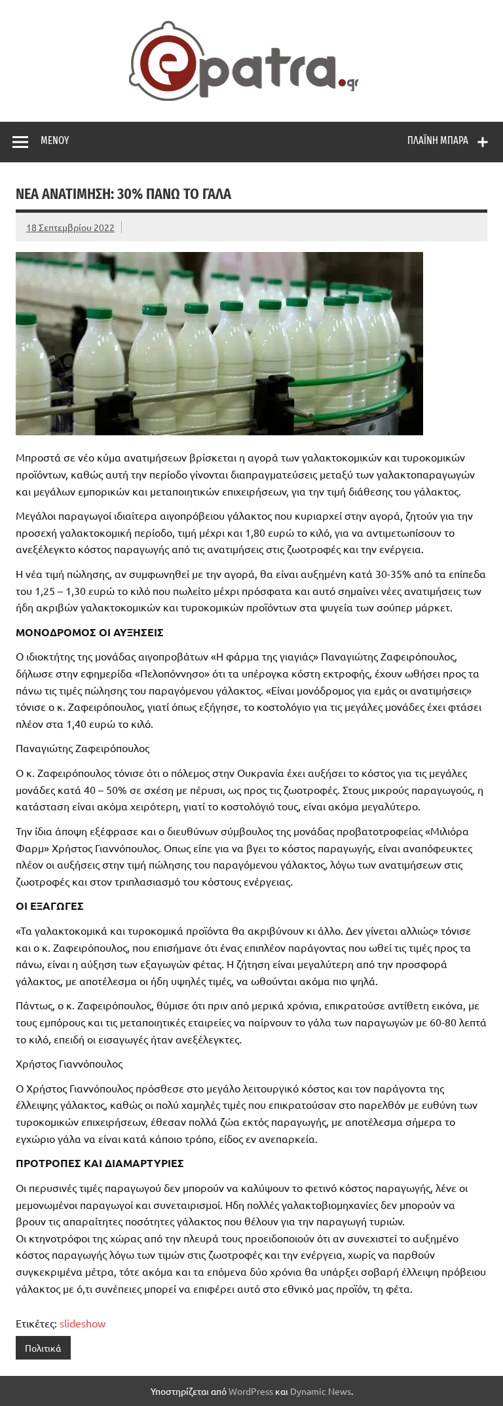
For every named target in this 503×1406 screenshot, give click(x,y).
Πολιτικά (43, 1348)
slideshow (82, 1322)
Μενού (55, 140)
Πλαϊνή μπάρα (437, 140)
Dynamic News (320, 1391)
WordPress (251, 1391)
